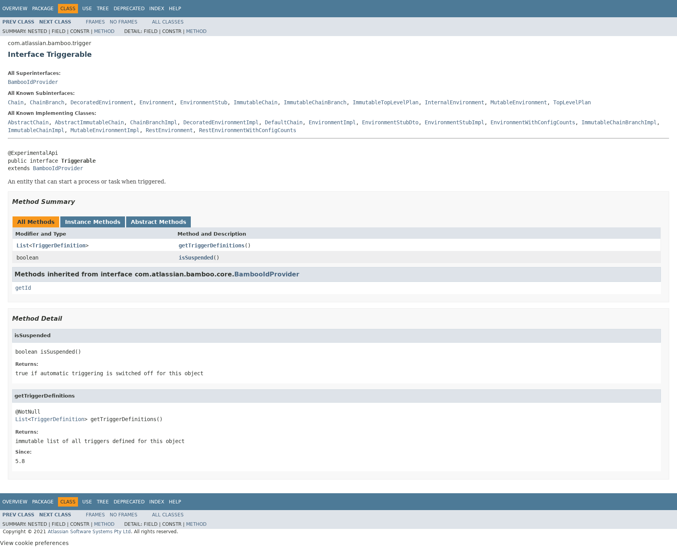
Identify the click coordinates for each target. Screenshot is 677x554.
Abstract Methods (158, 222)
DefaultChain (283, 122)
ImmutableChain (255, 102)
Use (87, 8)
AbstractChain (28, 122)
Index (156, 8)
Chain (16, 102)
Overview (14, 8)
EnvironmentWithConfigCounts (533, 122)
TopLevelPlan (572, 102)
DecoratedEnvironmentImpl (221, 122)
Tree (103, 8)
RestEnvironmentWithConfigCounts (247, 130)
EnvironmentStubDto (390, 122)
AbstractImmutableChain (89, 122)
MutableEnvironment (519, 102)
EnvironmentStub (203, 102)
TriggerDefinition (58, 245)
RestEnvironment (169, 130)
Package (43, 8)
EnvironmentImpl (332, 122)
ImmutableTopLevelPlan (385, 102)
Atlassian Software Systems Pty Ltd (89, 531)
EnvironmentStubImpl (454, 122)
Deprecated (129, 8)
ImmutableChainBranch (315, 102)
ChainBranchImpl (153, 122)
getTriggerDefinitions (211, 245)
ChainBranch (47, 102)
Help (175, 8)
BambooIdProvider (33, 82)
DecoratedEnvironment (102, 102)
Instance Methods (92, 222)
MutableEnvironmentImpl (105, 130)
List (22, 245)
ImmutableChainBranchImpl (619, 122)
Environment (156, 102)
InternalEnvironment (454, 102)
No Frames (124, 22)
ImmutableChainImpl (36, 130)
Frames (95, 22)
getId (23, 288)
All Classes (168, 22)
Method (104, 31)
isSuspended (196, 257)
